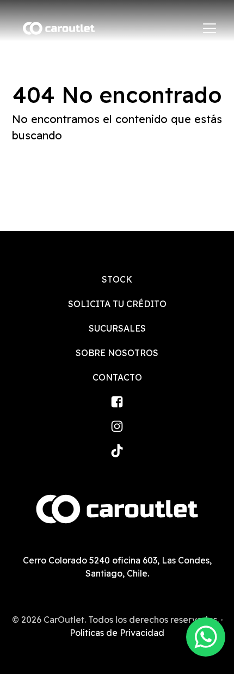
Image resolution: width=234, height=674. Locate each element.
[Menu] (209, 28)
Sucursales (117, 328)
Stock (117, 279)
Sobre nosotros (117, 352)
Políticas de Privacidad (117, 632)
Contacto (117, 377)
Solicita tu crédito (117, 303)
